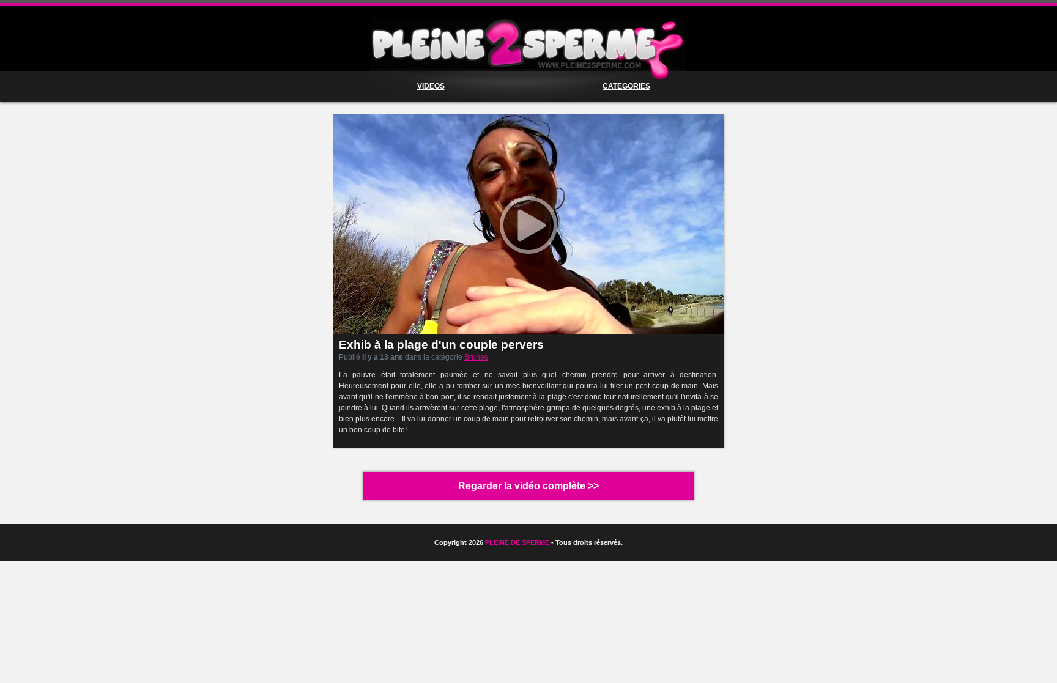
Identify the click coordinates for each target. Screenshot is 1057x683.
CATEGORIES (626, 86)
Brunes (476, 357)
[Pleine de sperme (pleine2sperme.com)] (528, 44)
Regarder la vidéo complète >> (528, 486)
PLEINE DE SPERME (517, 542)
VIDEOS (431, 86)
